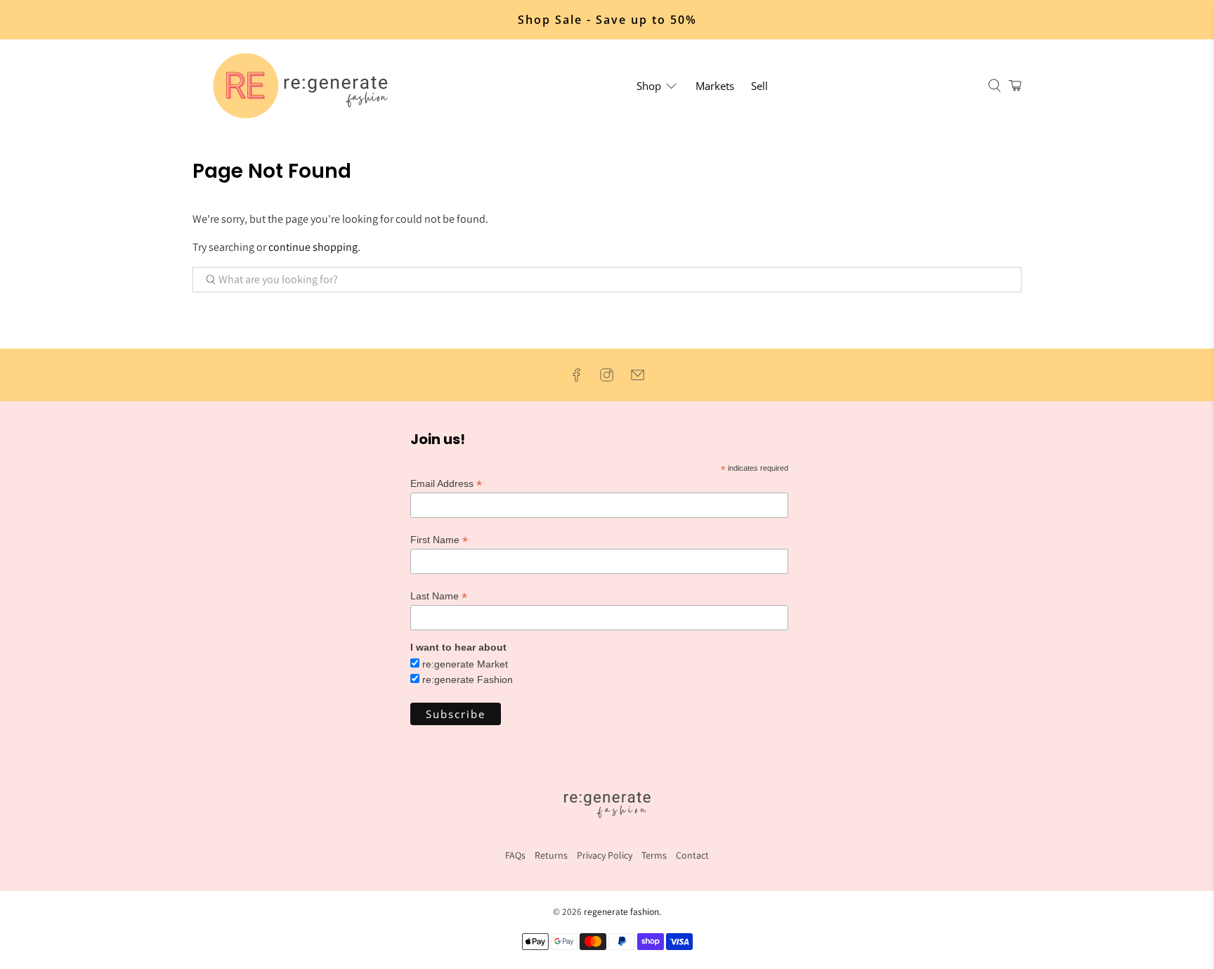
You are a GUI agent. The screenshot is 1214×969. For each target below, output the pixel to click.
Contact (692, 855)
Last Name (438, 596)
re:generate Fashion (467, 679)
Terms (654, 855)
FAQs (515, 855)
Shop (649, 86)
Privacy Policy (604, 855)
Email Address (446, 483)
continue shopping (313, 247)
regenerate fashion (621, 911)
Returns (551, 855)
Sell (759, 86)
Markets (715, 86)
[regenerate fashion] (306, 86)
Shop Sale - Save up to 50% (607, 19)
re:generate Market (465, 664)
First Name (439, 540)
